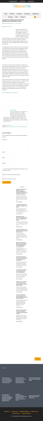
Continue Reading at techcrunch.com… (10, 92)
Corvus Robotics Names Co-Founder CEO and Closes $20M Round (21, 271)
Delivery (8, 125)
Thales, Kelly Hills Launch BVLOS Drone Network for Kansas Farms (22, 231)
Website (4, 163)
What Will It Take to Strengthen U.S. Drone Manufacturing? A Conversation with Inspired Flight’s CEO (21, 380)
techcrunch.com (8, 26)
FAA (14, 126)
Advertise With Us (24, 411)
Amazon (8, 126)
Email (3, 157)
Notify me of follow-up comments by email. (11, 174)
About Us (7, 411)
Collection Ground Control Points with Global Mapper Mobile (35, 379)
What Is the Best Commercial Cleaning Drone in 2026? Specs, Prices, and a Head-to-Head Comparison (7, 380)
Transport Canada (23, 126)
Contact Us (15, 411)
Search (38, 358)
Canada (12, 126)
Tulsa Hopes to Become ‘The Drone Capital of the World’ (21, 206)
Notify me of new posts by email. (9, 179)
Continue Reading (19, 201)
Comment (4, 139)
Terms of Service (26, 413)
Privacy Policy (16, 413)
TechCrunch (18, 126)
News (11, 125)
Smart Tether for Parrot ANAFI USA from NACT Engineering (34, 396)
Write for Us (34, 411)
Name (3, 152)
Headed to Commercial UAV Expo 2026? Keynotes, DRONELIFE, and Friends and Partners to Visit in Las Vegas (21, 192)
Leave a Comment (18, 23)
